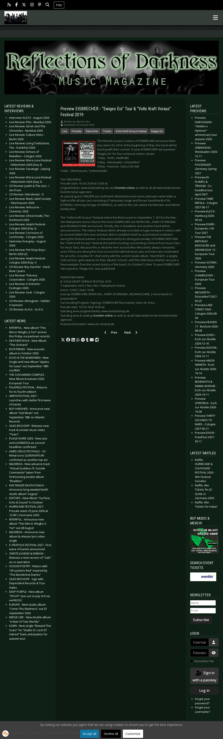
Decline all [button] (111, 734)
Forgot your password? (202, 701)
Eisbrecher (92, 131)
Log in (204, 690)
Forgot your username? (202, 709)
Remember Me (204, 661)
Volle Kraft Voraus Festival (131, 131)
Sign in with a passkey (204, 676)
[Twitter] (24, 5)
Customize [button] (132, 734)
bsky (59, 5)
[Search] (47, 5)
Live (64, 131)
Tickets (107, 131)
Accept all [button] (89, 734)
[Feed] (9, 5)
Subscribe (201, 619)
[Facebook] (16, 5)
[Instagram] (32, 5)
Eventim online (125, 188)
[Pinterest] (39, 5)
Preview (76, 131)
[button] (63, 340)
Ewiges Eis (157, 131)
